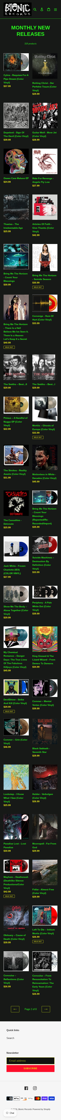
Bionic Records (25, 1109)
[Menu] (55, 9)
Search (10, 1038)
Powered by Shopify (41, 1109)
